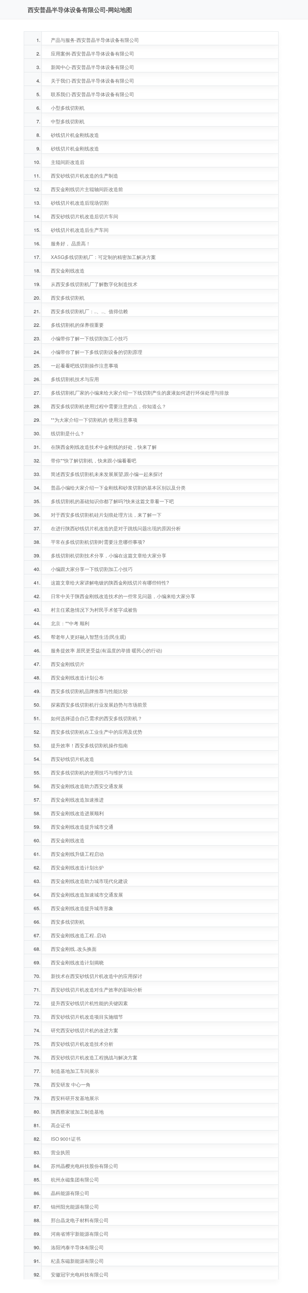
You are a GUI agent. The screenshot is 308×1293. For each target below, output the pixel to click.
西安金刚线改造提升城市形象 (82, 908)
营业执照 (60, 1152)
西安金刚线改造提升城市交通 (82, 826)
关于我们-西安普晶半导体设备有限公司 (92, 80)
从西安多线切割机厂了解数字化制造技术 (94, 284)
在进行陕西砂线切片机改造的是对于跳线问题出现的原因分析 (116, 528)
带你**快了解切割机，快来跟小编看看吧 (93, 460)
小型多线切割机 (68, 107)
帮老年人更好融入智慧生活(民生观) (88, 636)
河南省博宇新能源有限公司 (80, 1233)
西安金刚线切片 (68, 664)
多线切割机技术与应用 (75, 379)
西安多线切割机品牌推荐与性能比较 (89, 691)
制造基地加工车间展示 (75, 1071)
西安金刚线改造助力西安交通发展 (87, 786)
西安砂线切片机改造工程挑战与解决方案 (94, 1057)
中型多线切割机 (68, 121)
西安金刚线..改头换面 (74, 948)
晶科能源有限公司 (70, 1193)
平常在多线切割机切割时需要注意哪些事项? (98, 541)
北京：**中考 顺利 (70, 623)
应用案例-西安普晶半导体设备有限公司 (92, 53)
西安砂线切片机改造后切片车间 (84, 216)
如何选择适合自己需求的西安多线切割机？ (96, 718)
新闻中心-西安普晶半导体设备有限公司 (92, 67)
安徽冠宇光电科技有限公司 (80, 1274)
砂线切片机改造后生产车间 (80, 229)
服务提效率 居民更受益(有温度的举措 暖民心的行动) (106, 650)
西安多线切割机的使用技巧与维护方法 (92, 772)
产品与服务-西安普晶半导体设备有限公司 (95, 39)
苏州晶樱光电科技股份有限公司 (84, 1165)
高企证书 (60, 1125)
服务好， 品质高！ (71, 243)
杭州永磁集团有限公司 (75, 1179)
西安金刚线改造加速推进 (77, 799)
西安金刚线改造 (68, 270)
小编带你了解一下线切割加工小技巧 (89, 338)
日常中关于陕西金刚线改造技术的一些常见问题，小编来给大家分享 (123, 596)
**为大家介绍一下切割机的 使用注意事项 (94, 419)
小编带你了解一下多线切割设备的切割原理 (96, 351)
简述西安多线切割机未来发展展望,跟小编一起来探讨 (107, 474)
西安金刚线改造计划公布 (77, 677)
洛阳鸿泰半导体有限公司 (77, 1247)
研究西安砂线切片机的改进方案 (84, 1030)
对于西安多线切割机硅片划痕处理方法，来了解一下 (106, 514)
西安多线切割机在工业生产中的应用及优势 (96, 731)
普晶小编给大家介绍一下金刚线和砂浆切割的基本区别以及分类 (118, 487)
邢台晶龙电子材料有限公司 (80, 1220)
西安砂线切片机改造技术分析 (82, 1043)
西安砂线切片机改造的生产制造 (84, 175)
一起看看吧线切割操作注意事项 (84, 365)
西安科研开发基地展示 (75, 1098)
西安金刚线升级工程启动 (77, 853)
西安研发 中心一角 (71, 1084)
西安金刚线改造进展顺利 (77, 813)
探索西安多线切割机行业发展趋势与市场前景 (99, 704)
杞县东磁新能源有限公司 (77, 1260)
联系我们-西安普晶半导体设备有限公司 (92, 94)
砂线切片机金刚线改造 (75, 134)
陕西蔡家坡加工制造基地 (77, 1111)
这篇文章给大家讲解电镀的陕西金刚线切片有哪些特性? (110, 582)
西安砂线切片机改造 (72, 758)
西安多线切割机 (68, 297)
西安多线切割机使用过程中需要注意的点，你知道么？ (108, 406)
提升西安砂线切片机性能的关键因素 (89, 1003)
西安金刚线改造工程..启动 (78, 935)
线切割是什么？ (68, 433)
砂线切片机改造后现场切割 (80, 202)
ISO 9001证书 (66, 1138)
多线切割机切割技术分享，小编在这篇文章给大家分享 (108, 555)
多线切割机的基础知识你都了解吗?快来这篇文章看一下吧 (112, 501)
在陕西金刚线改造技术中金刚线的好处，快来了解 (104, 446)
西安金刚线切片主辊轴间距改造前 (87, 189)
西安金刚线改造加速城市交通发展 (87, 894)
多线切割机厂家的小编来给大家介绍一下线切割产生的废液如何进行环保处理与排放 (140, 392)
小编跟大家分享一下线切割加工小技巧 (92, 569)
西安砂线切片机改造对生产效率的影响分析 (96, 989)
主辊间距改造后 (68, 162)
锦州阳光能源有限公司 (75, 1206)
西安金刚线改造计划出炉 (77, 867)
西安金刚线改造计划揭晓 (77, 962)
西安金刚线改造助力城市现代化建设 (89, 881)
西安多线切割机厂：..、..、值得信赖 (89, 311)
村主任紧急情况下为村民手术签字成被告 (94, 609)
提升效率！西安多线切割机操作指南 (89, 745)
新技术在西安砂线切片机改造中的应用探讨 (96, 976)
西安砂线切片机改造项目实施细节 (87, 1016)
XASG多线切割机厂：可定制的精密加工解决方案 (103, 257)
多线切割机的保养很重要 (77, 324)
